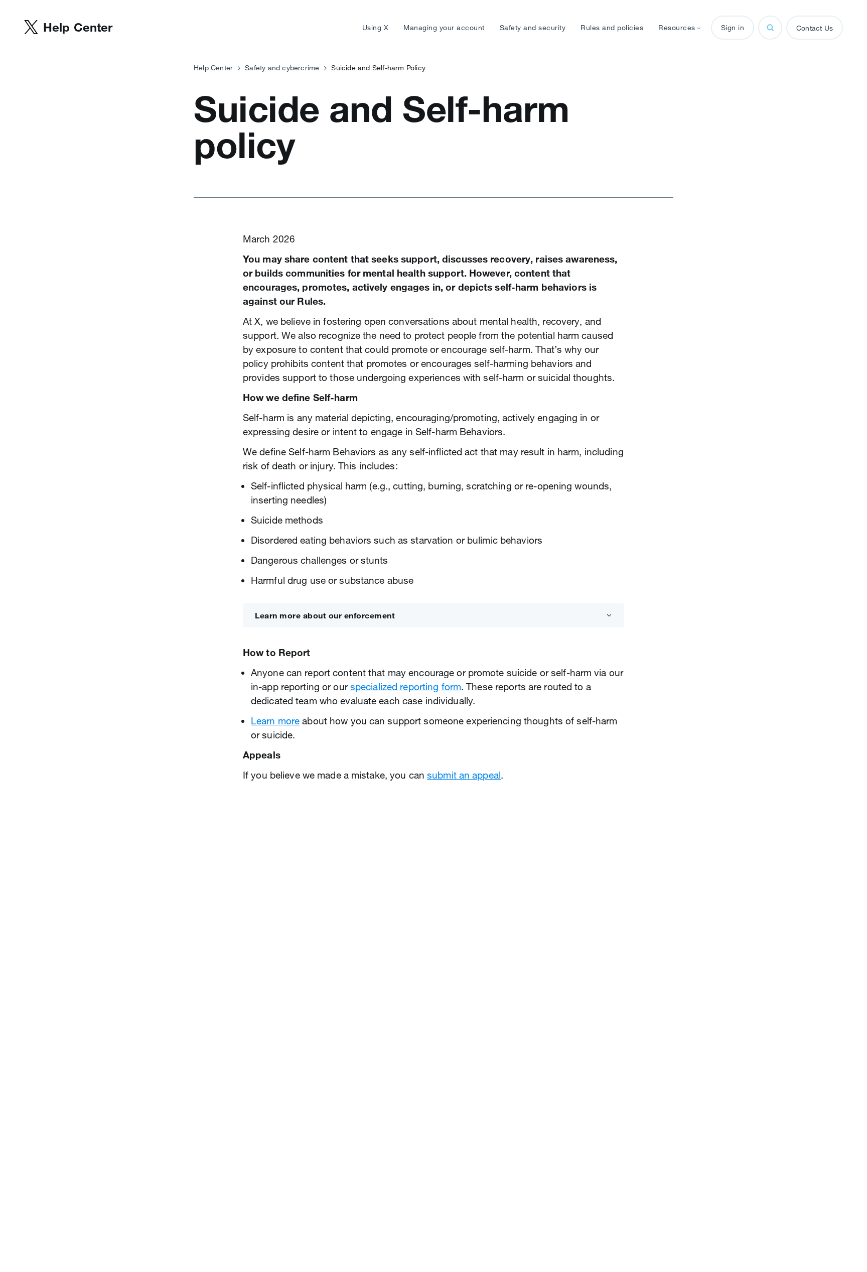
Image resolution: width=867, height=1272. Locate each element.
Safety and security (533, 27)
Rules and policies (612, 27)
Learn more (275, 721)
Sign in (733, 27)
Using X (375, 27)
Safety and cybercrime (282, 67)
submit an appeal (464, 775)
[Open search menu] (770, 28)
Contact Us (814, 28)
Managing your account (444, 27)
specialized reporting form (405, 687)
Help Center (213, 67)
